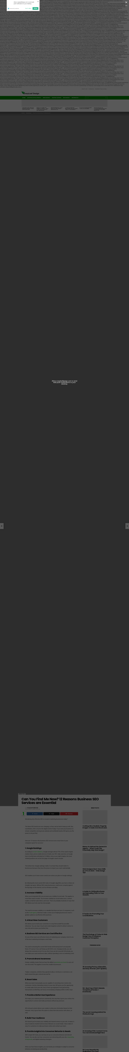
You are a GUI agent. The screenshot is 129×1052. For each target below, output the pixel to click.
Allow (35, 8)
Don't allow (28, 8)
